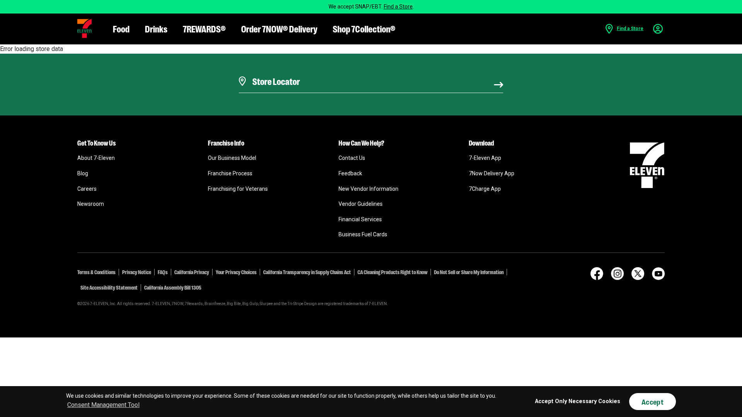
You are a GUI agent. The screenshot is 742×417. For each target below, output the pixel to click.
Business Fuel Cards (363, 234)
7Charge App (485, 189)
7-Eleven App (485, 158)
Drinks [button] (156, 28)
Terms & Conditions (96, 272)
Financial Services (360, 219)
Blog (82, 173)
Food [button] (121, 28)
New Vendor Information (368, 189)
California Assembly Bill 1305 (172, 287)
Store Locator (274, 71)
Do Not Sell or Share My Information (469, 272)
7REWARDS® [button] (204, 28)
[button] (84, 28)
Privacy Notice (136, 272)
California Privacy (191, 272)
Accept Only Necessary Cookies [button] (577, 401)
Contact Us (352, 158)
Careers (87, 189)
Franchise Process (230, 173)
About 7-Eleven (96, 158)
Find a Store (398, 6)
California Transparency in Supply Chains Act (307, 272)
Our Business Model (232, 158)
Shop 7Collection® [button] (364, 28)
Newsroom (90, 204)
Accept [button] (653, 401)
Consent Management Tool (103, 405)
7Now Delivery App (491, 173)
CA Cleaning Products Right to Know (392, 272)
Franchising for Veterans (238, 189)
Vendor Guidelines (361, 204)
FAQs (163, 272)
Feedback (350, 173)
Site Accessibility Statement (109, 287)
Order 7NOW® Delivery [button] (279, 28)
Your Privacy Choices (236, 272)
